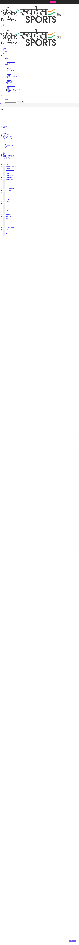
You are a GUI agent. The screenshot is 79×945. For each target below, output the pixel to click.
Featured (6, 336)
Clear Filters (3, 342)
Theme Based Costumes (7, 136)
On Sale (6, 335)
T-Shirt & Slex (5, 137)
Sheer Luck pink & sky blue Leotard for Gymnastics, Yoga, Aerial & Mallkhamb (18, 466)
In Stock (6, 338)
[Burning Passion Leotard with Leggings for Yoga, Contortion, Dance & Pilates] (40, 422)
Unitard (6, 125)
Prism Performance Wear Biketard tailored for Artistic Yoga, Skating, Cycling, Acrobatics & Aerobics (22, 372)
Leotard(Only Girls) (6, 129)
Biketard (6, 141)
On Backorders (8, 339)
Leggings (4, 128)
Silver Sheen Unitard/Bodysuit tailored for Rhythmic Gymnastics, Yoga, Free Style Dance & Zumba (21, 497)
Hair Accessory (5, 131)
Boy (6, 146)
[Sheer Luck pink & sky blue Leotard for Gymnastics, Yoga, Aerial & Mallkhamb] (40, 453)
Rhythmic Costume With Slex (8, 155)
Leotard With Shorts (6, 132)
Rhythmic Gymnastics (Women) (8, 156)
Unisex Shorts (5, 151)
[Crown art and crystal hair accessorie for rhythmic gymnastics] (40, 391)
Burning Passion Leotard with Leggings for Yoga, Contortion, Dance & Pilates (17, 435)
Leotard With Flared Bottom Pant (11, 142)
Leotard (6, 143)
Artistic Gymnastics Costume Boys (9, 149)
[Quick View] (6, 347)
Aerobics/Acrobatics (6, 122)
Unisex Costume (5, 126)
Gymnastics (4, 152)
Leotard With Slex (6, 157)
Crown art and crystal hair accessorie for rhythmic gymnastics (14, 403)
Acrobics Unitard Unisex (7, 158)
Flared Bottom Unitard (9, 123)
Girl (5, 144)
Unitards (4, 133)
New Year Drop (5, 134)
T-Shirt (3, 135)
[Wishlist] (3, 347)
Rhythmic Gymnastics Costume (8, 138)
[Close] (4, 117)
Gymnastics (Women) (6, 121)
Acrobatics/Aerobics (6, 139)
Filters (2, 111)
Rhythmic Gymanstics (6, 124)
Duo (6, 148)
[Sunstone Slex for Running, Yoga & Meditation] (40, 517)
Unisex (3, 127)
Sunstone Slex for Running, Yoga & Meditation (11, 529)
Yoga (3, 154)
